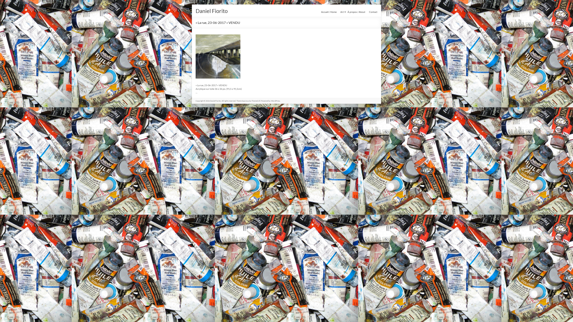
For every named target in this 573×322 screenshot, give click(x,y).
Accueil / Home (329, 11)
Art (342, 11)
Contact (373, 11)
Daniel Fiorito (212, 11)
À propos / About (356, 11)
